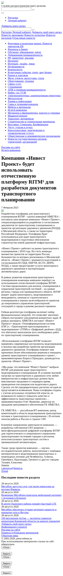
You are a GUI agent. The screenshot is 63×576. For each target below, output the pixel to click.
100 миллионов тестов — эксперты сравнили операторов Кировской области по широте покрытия (30, 519)
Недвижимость (16, 66)
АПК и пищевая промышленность (27, 89)
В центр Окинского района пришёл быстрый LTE (28, 503)
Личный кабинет (17, 20)
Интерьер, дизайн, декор (21, 63)
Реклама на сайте (10, 147)
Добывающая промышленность (25, 55)
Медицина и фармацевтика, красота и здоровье (34, 113)
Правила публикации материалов (19, 532)
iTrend (4, 471)
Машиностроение (17, 115)
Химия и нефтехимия (20, 101)
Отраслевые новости (23, 38)
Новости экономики (12, 35)
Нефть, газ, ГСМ (17, 92)
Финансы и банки (18, 49)
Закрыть (7, 554)
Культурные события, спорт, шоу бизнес (30, 72)
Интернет (13, 60)
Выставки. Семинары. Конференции (28, 124)
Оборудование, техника (21, 81)
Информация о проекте (14, 527)
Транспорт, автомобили (21, 118)
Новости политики (34, 35)
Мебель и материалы (19, 107)
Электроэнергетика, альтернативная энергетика (34, 95)
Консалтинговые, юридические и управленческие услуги (26, 132)
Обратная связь (9, 535)
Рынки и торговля (18, 75)
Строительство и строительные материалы (31, 121)
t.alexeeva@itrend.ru (11, 468)
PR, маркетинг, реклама (21, 58)
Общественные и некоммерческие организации (34, 136)
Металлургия (15, 98)
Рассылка (13, 17)
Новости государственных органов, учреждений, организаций (27, 140)
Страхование (15, 87)
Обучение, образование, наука (24, 52)
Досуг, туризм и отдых (20, 127)
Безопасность (15, 69)
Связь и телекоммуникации (23, 104)
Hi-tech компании (17, 110)
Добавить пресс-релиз (13, 26)
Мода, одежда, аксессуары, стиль (26, 78)
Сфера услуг (14, 84)
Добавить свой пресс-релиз (47, 32)
